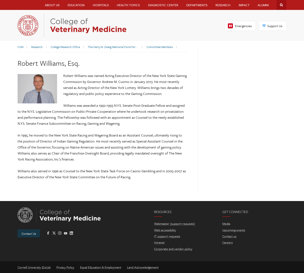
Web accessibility (165, 230)
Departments (196, 5)
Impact (244, 5)
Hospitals (101, 5)
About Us (52, 5)
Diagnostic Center (163, 5)
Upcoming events (233, 230)
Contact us (229, 236)
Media (226, 223)
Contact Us (29, 233)
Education (76, 5)
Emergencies (243, 26)
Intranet (159, 242)
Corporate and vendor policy (173, 249)
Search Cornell (281, 5)
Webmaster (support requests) (174, 223)
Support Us (274, 26)
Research (222, 5)
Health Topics (128, 5)
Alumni (263, 5)
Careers (227, 242)
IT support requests (167, 236)
